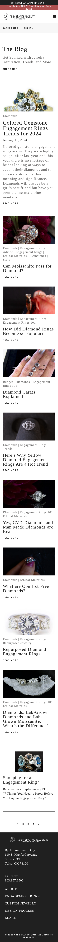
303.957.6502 (14, 880)
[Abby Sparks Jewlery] (29, 840)
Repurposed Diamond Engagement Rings (24, 651)
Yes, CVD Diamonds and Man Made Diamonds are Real (28, 527)
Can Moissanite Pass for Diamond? (27, 268)
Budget (8, 381)
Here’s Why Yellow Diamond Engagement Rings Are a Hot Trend (25, 460)
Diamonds (10, 116)
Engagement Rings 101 (19, 322)
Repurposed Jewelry (17, 643)
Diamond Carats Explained (19, 394)
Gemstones (38, 255)
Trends (8, 448)
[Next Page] (43, 824)
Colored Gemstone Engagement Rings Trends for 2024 (25, 128)
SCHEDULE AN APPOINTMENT (27, 3)
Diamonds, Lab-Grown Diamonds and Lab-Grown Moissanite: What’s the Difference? (26, 719)
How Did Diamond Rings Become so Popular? (28, 331)
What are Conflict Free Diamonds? (26, 588)
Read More (10, 203)
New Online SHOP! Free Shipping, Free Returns (29, 7)
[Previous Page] (13, 824)
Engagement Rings (29, 252)
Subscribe (9, 69)
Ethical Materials (15, 255)
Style (6, 259)
